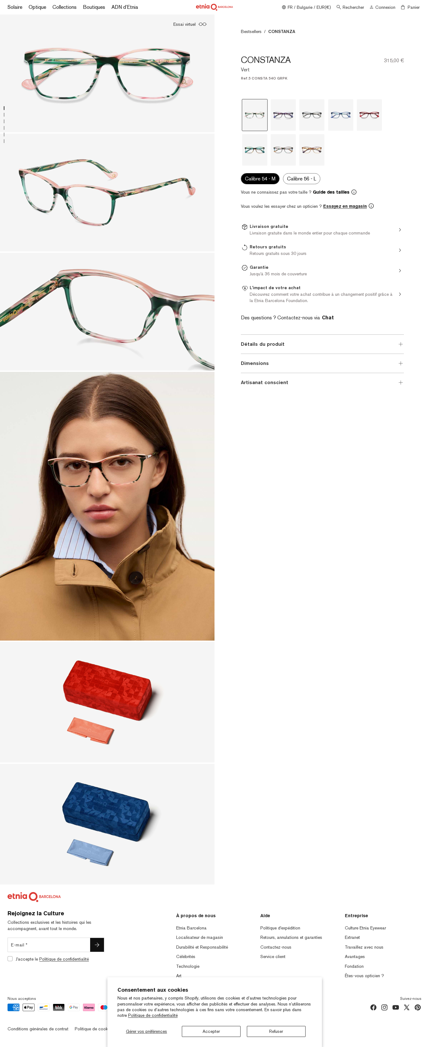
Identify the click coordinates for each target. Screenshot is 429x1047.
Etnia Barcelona (191, 927)
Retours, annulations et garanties (291, 937)
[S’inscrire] (97, 945)
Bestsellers (251, 31)
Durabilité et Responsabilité (202, 947)
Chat (328, 318)
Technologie (187, 966)
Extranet (352, 937)
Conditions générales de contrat (38, 1028)
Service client (272, 956)
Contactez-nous (275, 947)
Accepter (211, 1031)
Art (179, 975)
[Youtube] (395, 1007)
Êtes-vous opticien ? (364, 975)
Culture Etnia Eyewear (365, 927)
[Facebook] (373, 1007)
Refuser (276, 1031)
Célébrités (185, 956)
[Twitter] (406, 1007)
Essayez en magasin (345, 206)
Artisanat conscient (264, 382)
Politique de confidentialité (153, 1015)
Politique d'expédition (280, 927)
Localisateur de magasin (199, 937)
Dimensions (255, 363)
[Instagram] (384, 1007)
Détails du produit (263, 344)
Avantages (355, 956)
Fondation (354, 966)
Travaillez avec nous (364, 947)
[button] (322, 192)
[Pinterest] (417, 1007)
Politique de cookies (94, 1028)
